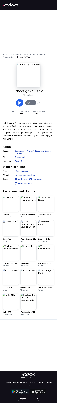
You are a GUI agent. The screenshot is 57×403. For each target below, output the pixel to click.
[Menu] (52, 5)
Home (5, 54)
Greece (25, 54)
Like (32, 103)
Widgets (49, 382)
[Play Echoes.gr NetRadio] (19, 103)
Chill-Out (19, 153)
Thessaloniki (8, 57)
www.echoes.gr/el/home (25, 175)
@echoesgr (37, 179)
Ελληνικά (18, 161)
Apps (28, 386)
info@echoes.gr (21, 171)
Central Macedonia (38, 54)
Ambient (30, 151)
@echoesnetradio (25, 183)
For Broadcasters (20, 382)
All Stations (14, 54)
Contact (7, 382)
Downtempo (20, 151)
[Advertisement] (28, 32)
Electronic (39, 151)
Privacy (33, 382)
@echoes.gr (23, 179)
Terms (41, 382)
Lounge (48, 151)
